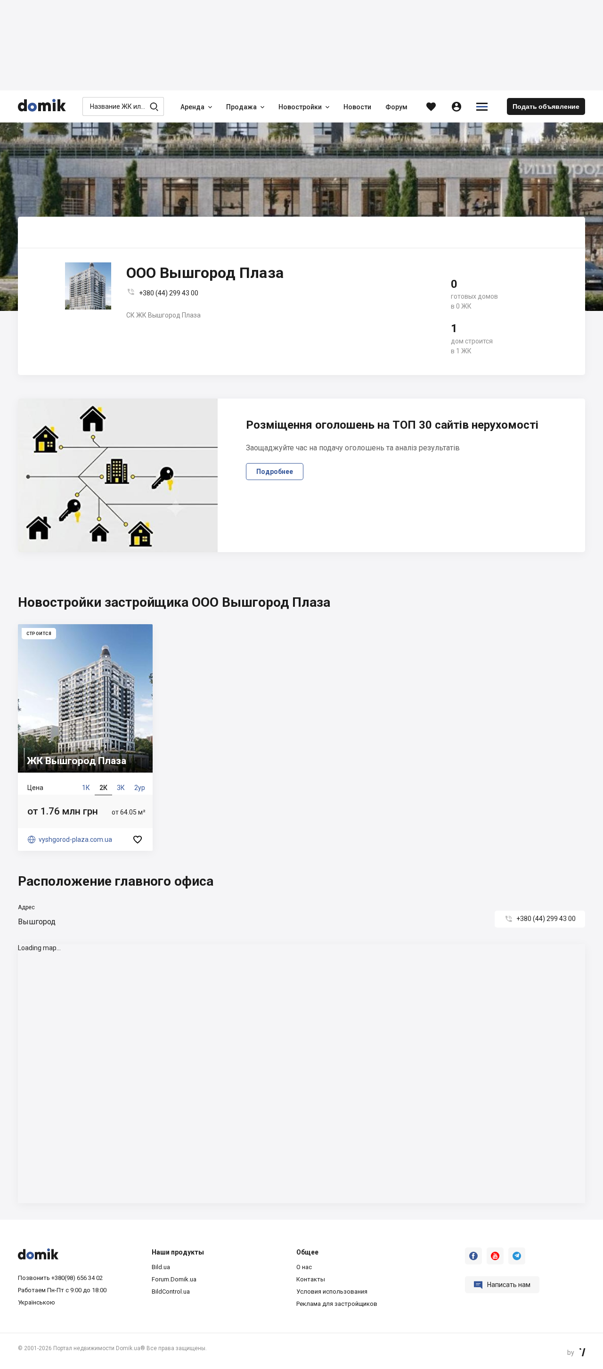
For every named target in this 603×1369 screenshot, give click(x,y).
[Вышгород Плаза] (85, 737)
